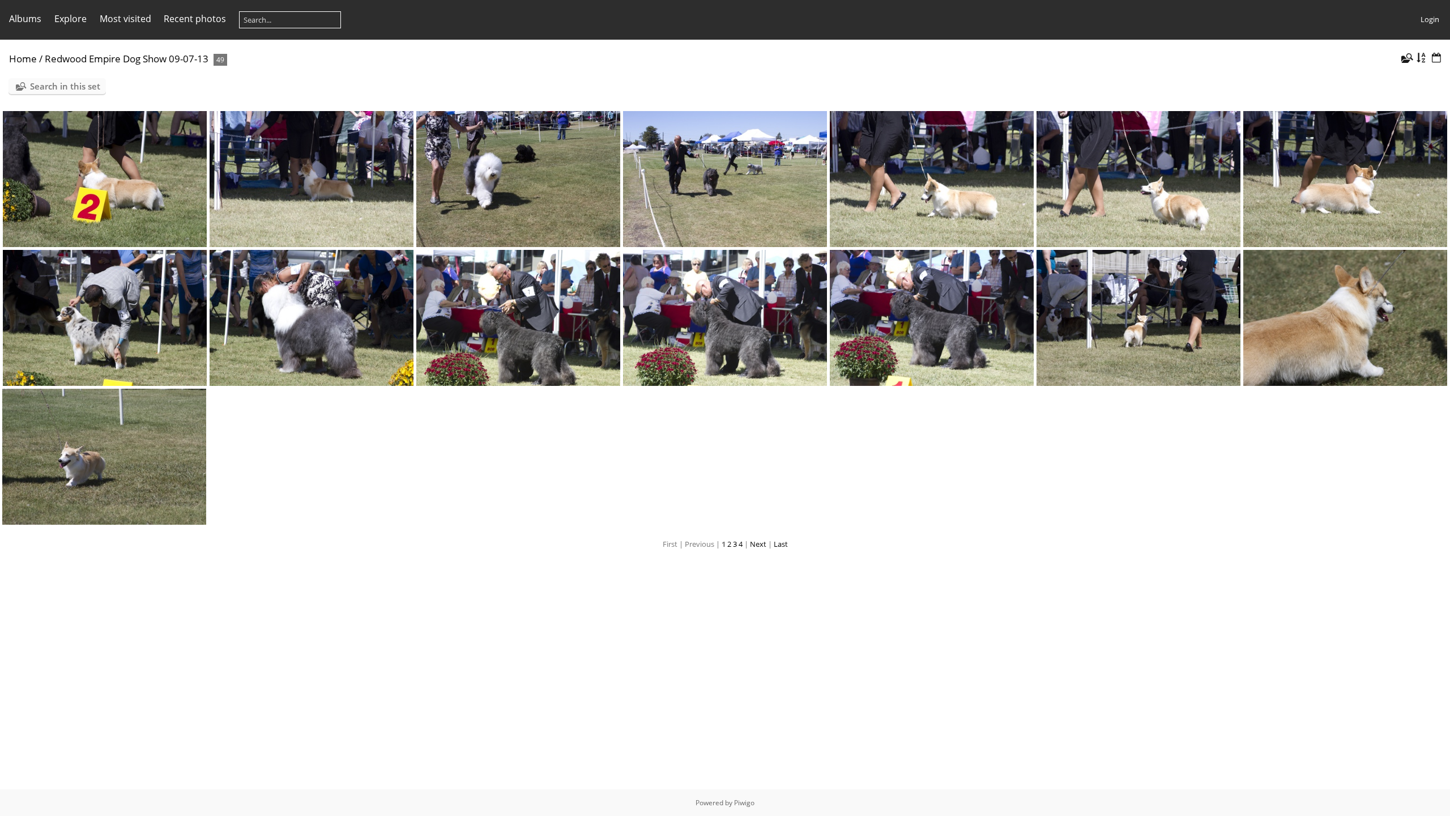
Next (758, 544)
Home (23, 58)
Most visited (125, 18)
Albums (25, 18)
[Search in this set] (1406, 58)
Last (781, 544)
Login (1430, 19)
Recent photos (195, 18)
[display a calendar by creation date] (1436, 58)
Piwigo (744, 803)
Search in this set (65, 86)
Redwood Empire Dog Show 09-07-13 (126, 58)
